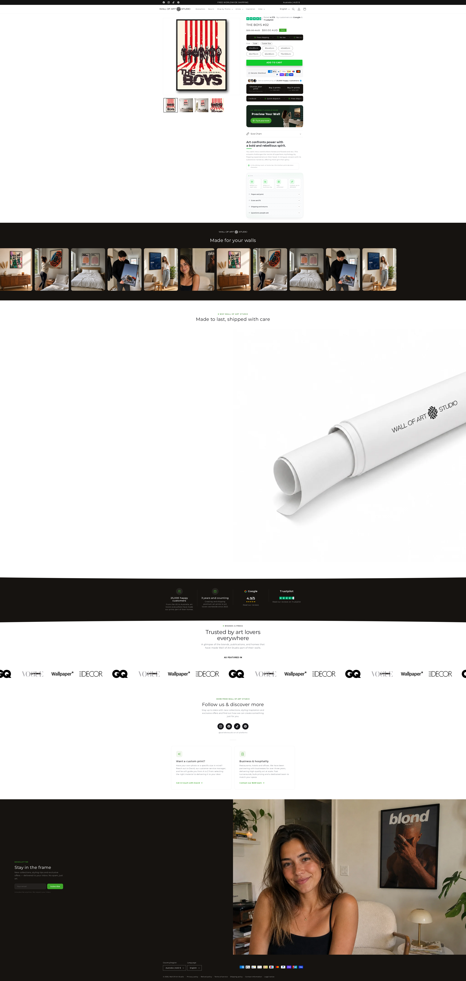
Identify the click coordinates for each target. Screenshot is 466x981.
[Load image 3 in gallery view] (201, 105)
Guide (255, 43)
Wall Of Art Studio (176, 977)
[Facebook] (229, 726)
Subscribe (55, 886)
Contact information (253, 977)
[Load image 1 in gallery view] (171, 105)
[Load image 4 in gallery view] (217, 105)
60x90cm (269, 54)
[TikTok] (237, 726)
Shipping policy (236, 977)
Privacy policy (192, 977)
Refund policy (206, 977)
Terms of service (221, 977)
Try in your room (262, 121)
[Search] (293, 9)
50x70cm (253, 54)
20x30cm (253, 48)
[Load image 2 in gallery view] (186, 105)
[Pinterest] (245, 726)
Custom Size (266, 43)
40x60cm (285, 48)
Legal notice (269, 977)
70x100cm (286, 54)
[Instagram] (220, 726)
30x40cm (269, 48)
